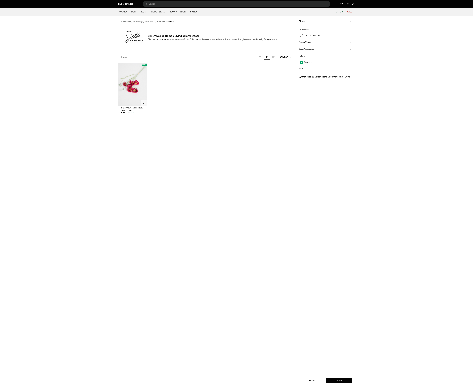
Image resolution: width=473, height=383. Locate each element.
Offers (339, 12)
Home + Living (158, 12)
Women (123, 12)
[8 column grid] (274, 57)
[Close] (350, 21)
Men (133, 12)
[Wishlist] (341, 3)
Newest (283, 57)
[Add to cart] (144, 103)
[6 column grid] (267, 57)
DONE (339, 381)
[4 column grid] (260, 57)
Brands (193, 12)
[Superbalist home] (125, 4)
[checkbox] (301, 62)
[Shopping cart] (347, 3)
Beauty (173, 12)
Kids (143, 12)
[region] (132, 84)
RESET (312, 381)
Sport (183, 12)
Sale (349, 12)
